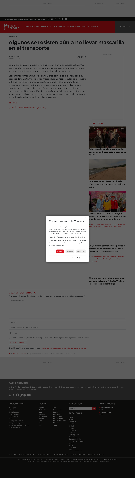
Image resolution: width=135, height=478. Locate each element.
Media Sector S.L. (80, 258)
